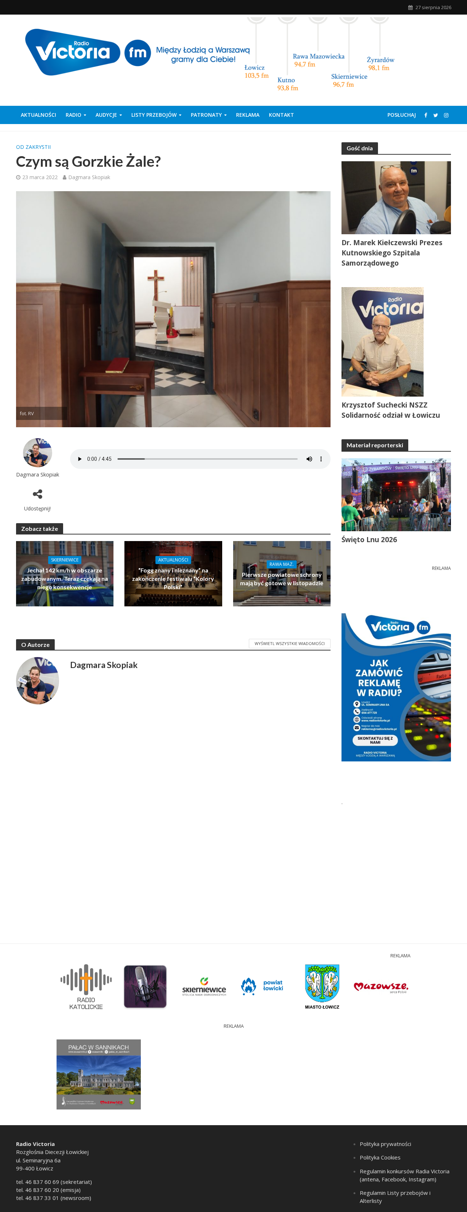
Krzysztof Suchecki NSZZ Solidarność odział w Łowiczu (390, 410)
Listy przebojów (154, 114)
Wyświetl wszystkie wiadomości (290, 643)
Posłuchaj (401, 114)
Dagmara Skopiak (89, 177)
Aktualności (38, 114)
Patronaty (206, 114)
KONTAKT (281, 114)
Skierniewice (64, 560)
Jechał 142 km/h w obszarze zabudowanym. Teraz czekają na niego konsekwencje (64, 578)
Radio (73, 114)
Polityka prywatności (385, 1143)
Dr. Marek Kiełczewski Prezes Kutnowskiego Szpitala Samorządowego (392, 253)
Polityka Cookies (380, 1157)
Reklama (247, 114)
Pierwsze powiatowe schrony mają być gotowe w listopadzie (281, 578)
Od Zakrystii (33, 146)
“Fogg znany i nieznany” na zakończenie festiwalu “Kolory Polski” (173, 578)
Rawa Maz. (282, 564)
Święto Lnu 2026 (369, 539)
